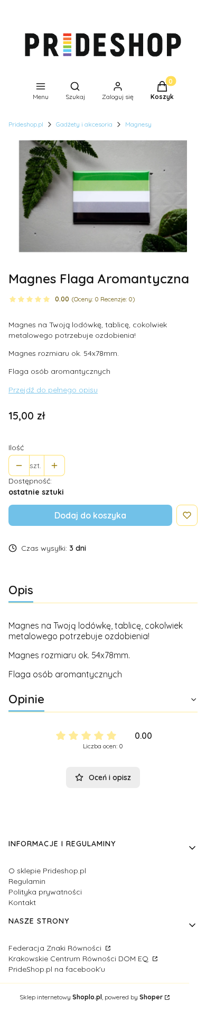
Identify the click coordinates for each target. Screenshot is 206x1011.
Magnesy (138, 124)
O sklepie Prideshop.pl (47, 870)
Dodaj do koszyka (90, 515)
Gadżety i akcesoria (84, 124)
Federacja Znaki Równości (56, 948)
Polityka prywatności (45, 892)
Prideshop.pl (25, 124)
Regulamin (26, 881)
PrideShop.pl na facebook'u (56, 969)
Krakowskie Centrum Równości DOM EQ (79, 958)
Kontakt (22, 902)
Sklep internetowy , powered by (91, 997)
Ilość (16, 447)
